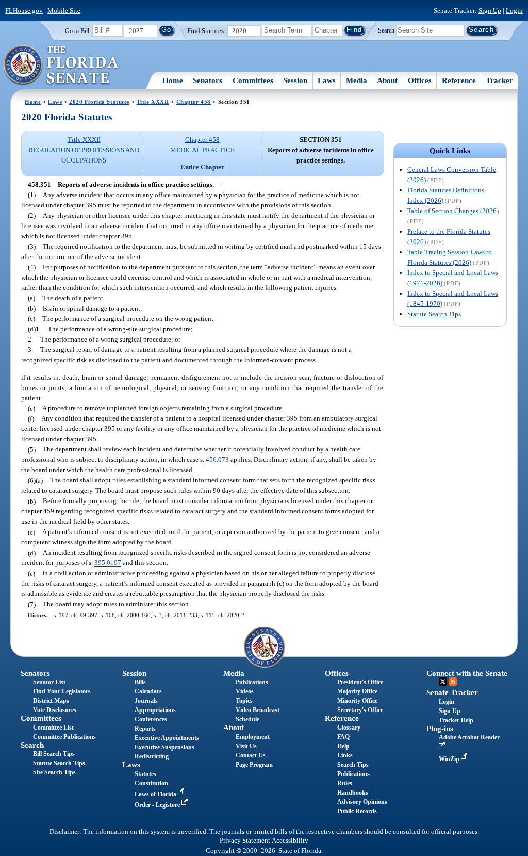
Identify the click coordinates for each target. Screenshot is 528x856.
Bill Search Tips (54, 753)
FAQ (343, 736)
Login (514, 10)
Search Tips (353, 764)
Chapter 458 (193, 102)
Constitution (151, 783)
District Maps (51, 700)
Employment (253, 736)
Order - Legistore (158, 805)
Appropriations (155, 710)
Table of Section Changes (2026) (453, 211)
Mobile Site (63, 10)
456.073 (217, 460)
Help (343, 746)
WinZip (450, 759)
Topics (244, 700)
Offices (420, 80)
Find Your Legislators (62, 691)
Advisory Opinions (362, 801)
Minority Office (357, 700)
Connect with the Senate (466, 673)
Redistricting (152, 756)
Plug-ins (439, 728)
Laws (327, 80)
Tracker (499, 80)
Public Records (357, 811)
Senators (207, 80)
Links (345, 755)
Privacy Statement (245, 840)
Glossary (348, 727)
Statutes (145, 774)
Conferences (151, 719)
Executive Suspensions (164, 747)
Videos (245, 691)
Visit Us (246, 746)
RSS (453, 681)
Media (356, 80)
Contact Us (251, 755)
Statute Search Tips (434, 314)
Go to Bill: (78, 31)
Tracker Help (456, 720)
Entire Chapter (202, 167)
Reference (459, 80)
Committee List (53, 727)
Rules (344, 783)
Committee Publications (64, 736)
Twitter (443, 681)
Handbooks (352, 792)
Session (295, 80)
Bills (140, 682)
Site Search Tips (54, 772)
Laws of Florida (156, 794)
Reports (145, 728)
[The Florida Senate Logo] (62, 65)
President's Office (360, 682)
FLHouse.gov (24, 10)
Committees (253, 80)
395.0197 (107, 563)
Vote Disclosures (54, 710)
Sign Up (489, 10)
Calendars (148, 691)
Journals (146, 700)
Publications (252, 682)
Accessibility (290, 840)
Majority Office (357, 691)
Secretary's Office (360, 710)
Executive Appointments (167, 737)
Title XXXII (153, 102)
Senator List (49, 682)
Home (172, 80)
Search (386, 30)
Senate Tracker (452, 692)
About (387, 80)
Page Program (254, 764)
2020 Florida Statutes (99, 102)
